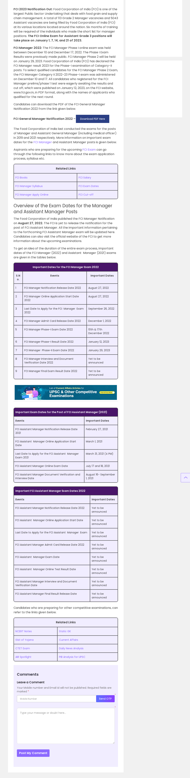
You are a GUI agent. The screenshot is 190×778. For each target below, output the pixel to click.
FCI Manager (42, 142)
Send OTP (105, 699)
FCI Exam (89, 149)
